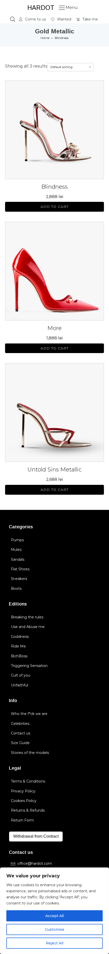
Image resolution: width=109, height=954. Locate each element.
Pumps (17, 540)
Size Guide (20, 743)
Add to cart (54, 206)
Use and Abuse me (28, 626)
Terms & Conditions (28, 781)
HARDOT (40, 7)
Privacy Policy (23, 791)
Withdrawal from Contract (36, 836)
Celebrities (20, 723)
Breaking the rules (27, 617)
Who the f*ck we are (29, 713)
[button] (32, 19)
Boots (16, 588)
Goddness (20, 636)
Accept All (54, 916)
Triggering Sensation (29, 665)
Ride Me (18, 646)
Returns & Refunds (28, 810)
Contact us (20, 733)
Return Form (22, 820)
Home (45, 38)
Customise (54, 929)
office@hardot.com (34, 863)
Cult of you (20, 675)
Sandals (17, 559)
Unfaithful (19, 685)
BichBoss (19, 656)
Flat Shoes (20, 569)
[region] (54, 911)
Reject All (54, 943)
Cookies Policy (24, 800)
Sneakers (19, 578)
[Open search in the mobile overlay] (12, 19)
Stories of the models (30, 752)
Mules (16, 549)
